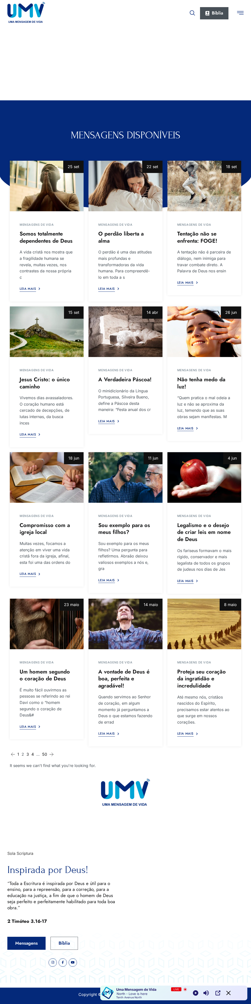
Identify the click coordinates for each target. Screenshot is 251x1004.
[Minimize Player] (228, 993)
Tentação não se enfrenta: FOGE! (197, 237)
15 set (73, 312)
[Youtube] (73, 962)
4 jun (232, 458)
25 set (73, 166)
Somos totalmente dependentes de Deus (46, 237)
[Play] (195, 993)
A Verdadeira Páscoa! (124, 379)
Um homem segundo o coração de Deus (45, 675)
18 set (231, 166)
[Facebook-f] (63, 962)
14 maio (151, 604)
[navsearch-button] (192, 12)
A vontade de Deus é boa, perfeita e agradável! (124, 678)
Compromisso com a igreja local (45, 528)
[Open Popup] (217, 993)
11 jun (153, 458)
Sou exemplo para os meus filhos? (124, 528)
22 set (152, 166)
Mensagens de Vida (37, 224)
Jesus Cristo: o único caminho (45, 382)
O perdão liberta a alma (121, 237)
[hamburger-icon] (240, 13)
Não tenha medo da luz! (201, 382)
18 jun (73, 458)
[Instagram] (53, 962)
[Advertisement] (125, 63)
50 (44, 754)
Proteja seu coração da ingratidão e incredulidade (201, 678)
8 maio (230, 604)
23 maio (71, 604)
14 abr (152, 312)
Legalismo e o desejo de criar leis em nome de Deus (204, 532)
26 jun (231, 312)
